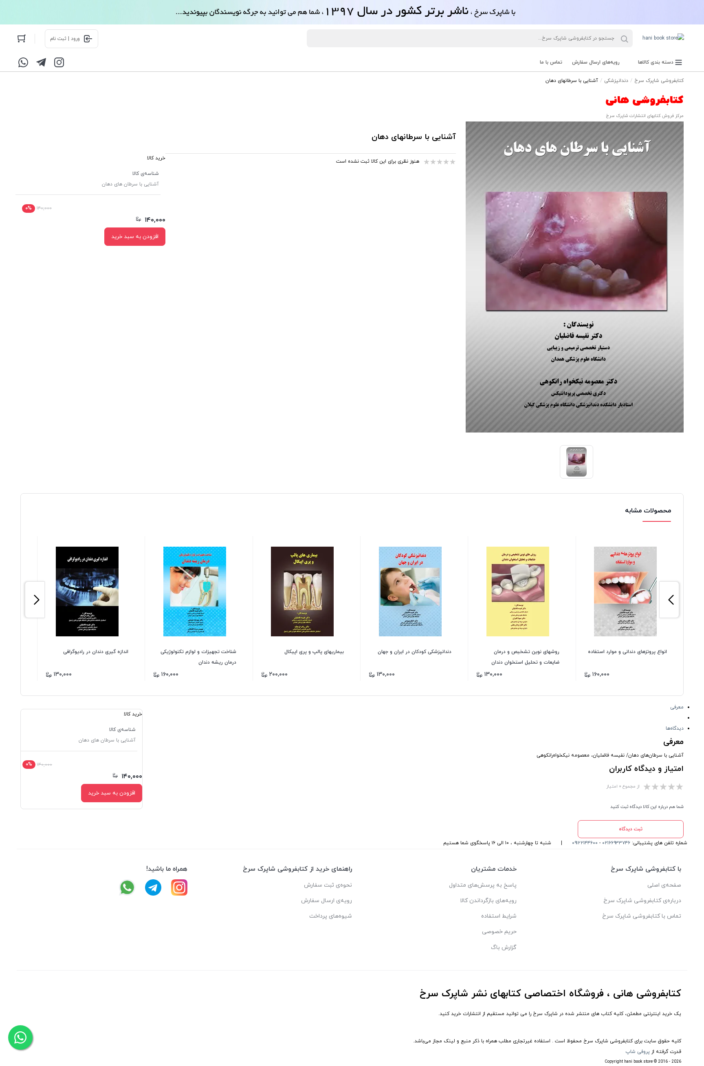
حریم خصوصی (499, 932)
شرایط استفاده (499, 916)
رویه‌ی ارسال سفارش (326, 901)
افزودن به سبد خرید (134, 237)
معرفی (677, 707)
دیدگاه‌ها (675, 728)
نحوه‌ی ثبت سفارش (328, 885)
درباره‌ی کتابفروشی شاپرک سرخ (642, 901)
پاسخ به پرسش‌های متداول (483, 885)
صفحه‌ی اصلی (664, 885)
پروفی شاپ (637, 1051)
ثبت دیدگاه (630, 829)
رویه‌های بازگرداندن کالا (488, 901)
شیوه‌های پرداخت (330, 916)
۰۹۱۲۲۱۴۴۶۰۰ (585, 843)
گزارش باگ (504, 947)
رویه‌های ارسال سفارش (596, 62)
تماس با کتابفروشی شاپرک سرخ (641, 916)
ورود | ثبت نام (65, 38)
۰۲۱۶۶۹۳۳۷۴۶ (616, 843)
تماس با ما (551, 62)
